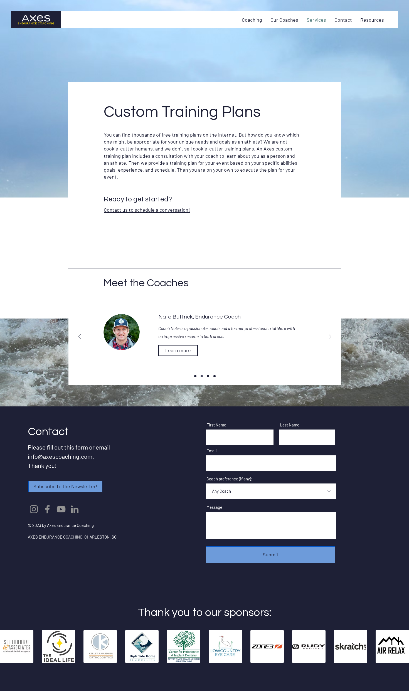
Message (214, 507)
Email (211, 451)
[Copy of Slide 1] (202, 376)
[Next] (330, 337)
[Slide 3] (214, 376)
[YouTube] (61, 509)
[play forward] (402, 646)
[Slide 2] (208, 376)
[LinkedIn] (74, 509)
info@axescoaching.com (60, 456)
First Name (216, 425)
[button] (65, 486)
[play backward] (7, 646)
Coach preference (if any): (229, 479)
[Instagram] (33, 509)
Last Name (289, 425)
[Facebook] (47, 509)
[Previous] (79, 337)
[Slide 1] (195, 376)
